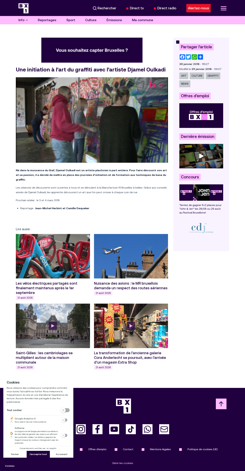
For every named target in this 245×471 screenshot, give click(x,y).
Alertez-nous (198, 8)
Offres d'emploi (97, 449)
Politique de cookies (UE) (203, 449)
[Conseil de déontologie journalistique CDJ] (201, 228)
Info (21, 20)
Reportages (47, 20)
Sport (70, 20)
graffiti (213, 76)
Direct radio (166, 8)
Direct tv (137, 8)
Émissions (114, 20)
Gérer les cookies (122, 463)
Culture (90, 20)
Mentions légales (160, 449)
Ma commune (142, 20)
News (184, 84)
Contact (128, 449)
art (183, 76)
